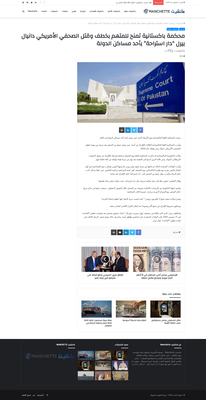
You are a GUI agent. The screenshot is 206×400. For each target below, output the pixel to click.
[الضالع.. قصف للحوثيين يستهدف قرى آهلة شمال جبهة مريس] (103, 375)
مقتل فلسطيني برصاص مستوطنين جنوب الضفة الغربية (166, 321)
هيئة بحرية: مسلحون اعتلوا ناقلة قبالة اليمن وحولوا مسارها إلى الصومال (124, 2)
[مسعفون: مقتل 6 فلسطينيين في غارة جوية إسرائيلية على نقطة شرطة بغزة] (86, 365)
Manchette (32, 11)
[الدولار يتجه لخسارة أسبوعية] (131, 309)
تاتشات (44, 11)
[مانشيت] (164, 11)
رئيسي (172, 23)
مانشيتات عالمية (114, 11)
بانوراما (83, 11)
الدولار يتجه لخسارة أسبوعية (134, 320)
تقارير (74, 11)
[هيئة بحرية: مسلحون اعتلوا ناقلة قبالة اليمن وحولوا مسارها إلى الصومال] (96, 309)
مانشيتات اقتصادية (97, 11)
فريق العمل (26, 395)
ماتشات (65, 11)
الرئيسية (179, 23)
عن (34, 395)
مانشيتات (54, 11)
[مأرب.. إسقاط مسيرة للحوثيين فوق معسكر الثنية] (120, 375)
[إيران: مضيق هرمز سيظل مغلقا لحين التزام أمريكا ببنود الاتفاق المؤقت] (86, 375)
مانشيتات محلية (130, 11)
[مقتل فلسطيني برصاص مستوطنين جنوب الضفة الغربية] (165, 309)
